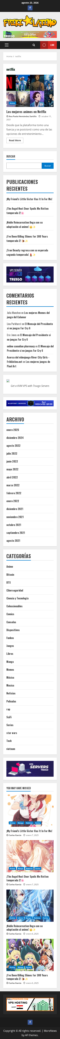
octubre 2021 (13, 525)
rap (8, 709)
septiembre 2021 (15, 533)
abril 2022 (12, 477)
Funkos (10, 638)
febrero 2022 (13, 493)
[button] (6, 45)
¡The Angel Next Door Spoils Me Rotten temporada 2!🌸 (27, 878)
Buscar (10, 156)
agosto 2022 (13, 446)
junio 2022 (12, 461)
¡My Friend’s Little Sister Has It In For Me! (29, 199)
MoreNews (50, 1031)
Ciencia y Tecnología (17, 598)
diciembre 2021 (14, 509)
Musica (10, 685)
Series (9, 725)
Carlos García (15, 835)
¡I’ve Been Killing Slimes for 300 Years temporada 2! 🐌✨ (27, 977)
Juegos (10, 646)
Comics (10, 614)
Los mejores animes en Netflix (30, 91)
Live (52, 45)
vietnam (10, 749)
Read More (16, 141)
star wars (11, 733)
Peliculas (11, 701)
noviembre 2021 (15, 517)
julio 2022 (11, 453)
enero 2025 (12, 430)
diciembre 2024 (15, 438)
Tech (9, 741)
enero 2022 (12, 501)
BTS (8, 582)
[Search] (34, 45)
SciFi (9, 717)
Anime (12, 103)
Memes (10, 670)
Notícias (11, 693)
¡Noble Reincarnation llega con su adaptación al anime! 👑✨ (24, 927)
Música (10, 677)
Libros (9, 654)
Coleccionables (14, 606)
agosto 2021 (13, 541)
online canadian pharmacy (21, 346)
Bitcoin (10, 575)
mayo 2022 (12, 469)
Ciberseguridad (14, 590)
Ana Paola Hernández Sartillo (22, 116)
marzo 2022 (13, 485)
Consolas (11, 622)
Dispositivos (13, 630)
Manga (10, 662)
